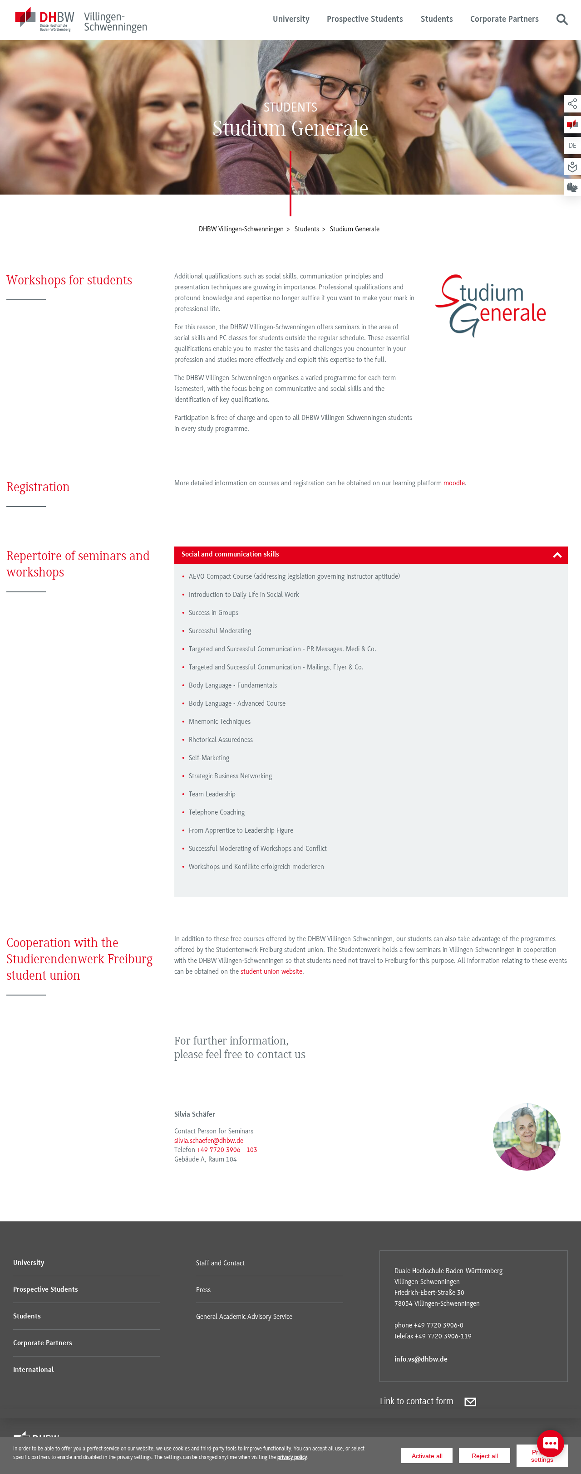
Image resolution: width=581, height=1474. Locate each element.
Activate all (427, 1455)
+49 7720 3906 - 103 (227, 1150)
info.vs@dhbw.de (421, 1359)
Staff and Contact (220, 1263)
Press (203, 1290)
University (291, 19)
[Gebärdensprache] (572, 187)
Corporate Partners (504, 19)
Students (437, 19)
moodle (454, 483)
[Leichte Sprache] (572, 166)
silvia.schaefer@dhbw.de (208, 1141)
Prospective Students (365, 19)
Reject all (485, 1455)
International (33, 1370)
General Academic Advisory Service (244, 1317)
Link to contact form (416, 1401)
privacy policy (292, 1457)
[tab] (371, 555)
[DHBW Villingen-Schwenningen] (80, 21)
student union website (271, 971)
